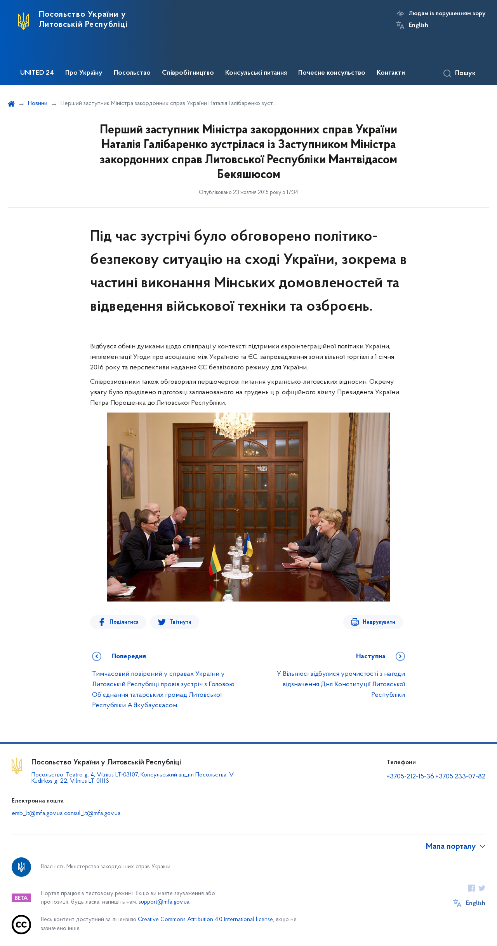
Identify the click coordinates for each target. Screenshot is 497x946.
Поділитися (124, 622)
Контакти (391, 73)
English (418, 25)
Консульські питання (256, 73)
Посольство (132, 73)
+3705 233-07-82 (460, 776)
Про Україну (84, 73)
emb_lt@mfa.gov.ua (37, 813)
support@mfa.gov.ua (164, 902)
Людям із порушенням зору (447, 13)
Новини (37, 103)
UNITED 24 (37, 73)
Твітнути (180, 622)
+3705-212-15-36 (410, 776)
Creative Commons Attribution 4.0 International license (205, 920)
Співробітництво (188, 73)
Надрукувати (379, 622)
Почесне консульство (331, 73)
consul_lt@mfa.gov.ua (92, 813)
